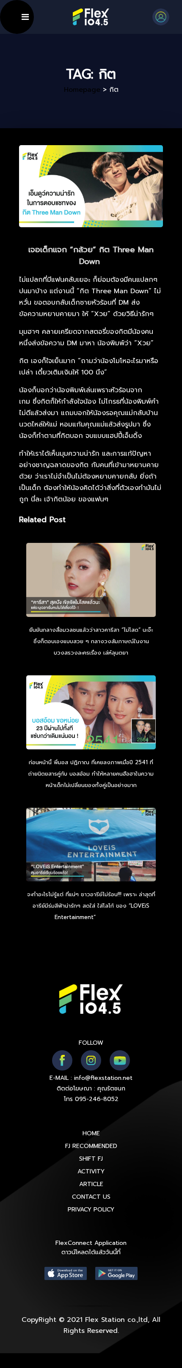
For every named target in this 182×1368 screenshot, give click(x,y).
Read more (112, 917)
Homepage (82, 90)
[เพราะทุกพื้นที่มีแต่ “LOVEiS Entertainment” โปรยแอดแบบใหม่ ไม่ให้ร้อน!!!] (91, 846)
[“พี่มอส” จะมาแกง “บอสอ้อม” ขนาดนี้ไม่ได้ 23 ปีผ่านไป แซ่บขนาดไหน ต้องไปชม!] (91, 713)
